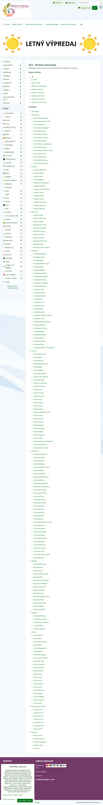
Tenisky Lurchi (38, 415)
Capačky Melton (38, 196)
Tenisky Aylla (37, 357)
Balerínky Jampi (38, 234)
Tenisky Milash (38, 422)
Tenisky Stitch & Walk (40, 448)
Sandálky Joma (38, 302)
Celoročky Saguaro (39, 548)
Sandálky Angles (39, 257)
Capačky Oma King (39, 202)
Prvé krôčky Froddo (39, 141)
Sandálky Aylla (38, 260)
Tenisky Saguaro (39, 435)
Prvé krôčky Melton (39, 157)
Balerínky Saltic (38, 244)
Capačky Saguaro (39, 205)
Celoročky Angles (39, 457)
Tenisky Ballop (38, 360)
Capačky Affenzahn (39, 170)
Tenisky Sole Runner (40, 445)
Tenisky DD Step (38, 380)
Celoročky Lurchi (39, 525)
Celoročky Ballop (39, 464)
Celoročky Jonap (38, 512)
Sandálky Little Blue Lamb (42, 315)
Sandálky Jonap (38, 306)
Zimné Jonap (37, 677)
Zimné (33, 632)
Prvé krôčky (35, 115)
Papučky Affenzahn (39, 564)
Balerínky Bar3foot (39, 218)
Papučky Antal (38, 567)
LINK (52, 780)
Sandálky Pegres (39, 331)
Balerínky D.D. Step (39, 225)
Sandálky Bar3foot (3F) (41, 264)
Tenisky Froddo (38, 393)
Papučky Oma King (39, 603)
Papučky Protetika (39, 609)
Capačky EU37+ (38, 710)
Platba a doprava (51, 24)
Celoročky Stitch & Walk (41, 554)
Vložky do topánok (39, 742)
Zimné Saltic (37, 703)
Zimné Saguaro (38, 700)
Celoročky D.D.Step (39, 490)
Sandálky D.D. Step (39, 280)
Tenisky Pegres (38, 425)
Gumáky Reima (38, 626)
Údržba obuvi (38, 735)
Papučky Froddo (38, 590)
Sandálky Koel (38, 309)
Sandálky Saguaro (39, 341)
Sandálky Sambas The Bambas (43, 348)
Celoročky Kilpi (38, 516)
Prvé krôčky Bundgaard (41, 128)
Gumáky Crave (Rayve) (40, 622)
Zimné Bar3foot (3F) (40, 642)
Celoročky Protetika (39, 538)
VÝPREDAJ (35, 112)
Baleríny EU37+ (38, 716)
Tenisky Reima (38, 432)
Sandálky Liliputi (39, 312)
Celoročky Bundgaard (40, 483)
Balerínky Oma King (40, 241)
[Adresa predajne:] (56, 766)
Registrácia (71, 3)
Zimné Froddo (38, 671)
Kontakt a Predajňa (68, 24)
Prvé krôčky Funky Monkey (42, 144)
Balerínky (34, 212)
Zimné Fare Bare (39, 664)
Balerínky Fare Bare (39, 228)
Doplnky (34, 732)
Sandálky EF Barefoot (40, 283)
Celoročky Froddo (39, 499)
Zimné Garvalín (38, 668)
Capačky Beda (38, 176)
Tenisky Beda (37, 367)
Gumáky (34, 613)
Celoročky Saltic (38, 551)
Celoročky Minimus (39, 532)
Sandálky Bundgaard (40, 276)
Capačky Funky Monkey (41, 189)
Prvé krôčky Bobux (39, 131)
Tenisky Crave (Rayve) (40, 377)
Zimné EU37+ (38, 729)
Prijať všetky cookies (25, 801)
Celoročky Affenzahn (40, 454)
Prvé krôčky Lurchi (39, 154)
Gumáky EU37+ (38, 722)
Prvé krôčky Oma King (40, 163)
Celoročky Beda (38, 470)
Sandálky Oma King (40, 328)
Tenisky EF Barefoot (40, 383)
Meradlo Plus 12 (39, 739)
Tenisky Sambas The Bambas (43, 441)
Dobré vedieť (17, 24)
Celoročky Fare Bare (40, 493)
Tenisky (34, 351)
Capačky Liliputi (38, 192)
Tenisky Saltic (38, 438)
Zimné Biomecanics (40, 648)
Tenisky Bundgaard (39, 373)
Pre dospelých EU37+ (38, 706)
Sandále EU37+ (38, 713)
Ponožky (36, 748)
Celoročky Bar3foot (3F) (41, 467)
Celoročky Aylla (38, 461)
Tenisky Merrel (38, 419)
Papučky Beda (38, 577)
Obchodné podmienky (33, 24)
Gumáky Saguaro (39, 629)
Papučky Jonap (38, 593)
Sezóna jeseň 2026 (38, 96)
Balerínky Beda (38, 221)
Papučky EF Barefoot (40, 583)
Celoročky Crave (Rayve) (41, 487)
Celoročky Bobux (39, 480)
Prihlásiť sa (58, 3)
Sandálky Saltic (38, 344)
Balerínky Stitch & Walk (41, 247)
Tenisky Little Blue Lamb (41, 412)
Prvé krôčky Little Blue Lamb (43, 150)
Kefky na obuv (38, 745)
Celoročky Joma (38, 509)
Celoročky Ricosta (39, 545)
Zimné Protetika (38, 697)
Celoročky (34, 451)
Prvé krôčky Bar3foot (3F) (41, 121)
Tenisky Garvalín (39, 396)
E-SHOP (6, 24)
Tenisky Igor (37, 399)
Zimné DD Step (38, 661)
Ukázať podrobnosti (9, 799)
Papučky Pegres (38, 606)
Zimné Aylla (37, 638)
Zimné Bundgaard (39, 655)
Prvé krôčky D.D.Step (40, 134)
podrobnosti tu (17, 783)
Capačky (34, 167)
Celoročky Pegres (39, 535)
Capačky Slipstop (39, 209)
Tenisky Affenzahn (39, 354)
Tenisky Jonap (38, 409)
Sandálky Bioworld (39, 273)
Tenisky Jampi (38, 402)
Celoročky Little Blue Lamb (42, 522)
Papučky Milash (38, 600)
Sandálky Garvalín (39, 296)
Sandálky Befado (39, 270)
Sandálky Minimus (39, 325)
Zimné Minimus (38, 690)
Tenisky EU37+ (38, 719)
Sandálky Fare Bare (39, 286)
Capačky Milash (38, 199)
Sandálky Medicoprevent (41, 322)
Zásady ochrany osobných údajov (13, 795)
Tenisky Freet (37, 390)
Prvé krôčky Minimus (40, 160)
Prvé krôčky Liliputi (39, 147)
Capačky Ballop (38, 173)
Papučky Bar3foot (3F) (40, 574)
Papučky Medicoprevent (41, 596)
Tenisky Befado (38, 370)
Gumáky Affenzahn (39, 616)
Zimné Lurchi (37, 687)
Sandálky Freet (38, 289)
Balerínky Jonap (38, 238)
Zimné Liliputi (38, 684)
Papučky (34, 561)
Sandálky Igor (38, 299)
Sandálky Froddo (39, 293)
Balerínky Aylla (38, 215)
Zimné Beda (37, 645)
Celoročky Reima (39, 541)
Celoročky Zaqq (38, 558)
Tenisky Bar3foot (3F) (40, 364)
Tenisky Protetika (39, 428)
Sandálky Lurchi (38, 318)
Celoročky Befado (39, 474)
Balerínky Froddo (39, 231)
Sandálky (34, 251)
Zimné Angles (38, 635)
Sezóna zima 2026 (37, 99)
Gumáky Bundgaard (40, 619)
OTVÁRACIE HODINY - (43, 780)
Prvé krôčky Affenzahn (40, 118)
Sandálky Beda (38, 267)
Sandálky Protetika (39, 335)
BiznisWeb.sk (95, 802)
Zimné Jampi (37, 674)
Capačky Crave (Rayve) (41, 183)
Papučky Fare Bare (39, 587)
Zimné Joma (37, 680)
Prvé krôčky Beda (39, 125)
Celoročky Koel (38, 519)
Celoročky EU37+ (39, 726)
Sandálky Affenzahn (40, 254)
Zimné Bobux (38, 651)
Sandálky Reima (38, 338)
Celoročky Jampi (38, 506)
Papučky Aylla (38, 571)
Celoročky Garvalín (39, 503)
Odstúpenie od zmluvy (39, 102)
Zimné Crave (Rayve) (40, 658)
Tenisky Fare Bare (39, 386)
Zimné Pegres (38, 693)
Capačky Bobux (38, 179)
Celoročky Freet (38, 496)
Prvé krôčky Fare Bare (40, 137)
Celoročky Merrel (39, 529)
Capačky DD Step (39, 186)
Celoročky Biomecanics (41, 477)
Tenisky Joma (37, 406)
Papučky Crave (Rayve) (41, 580)
